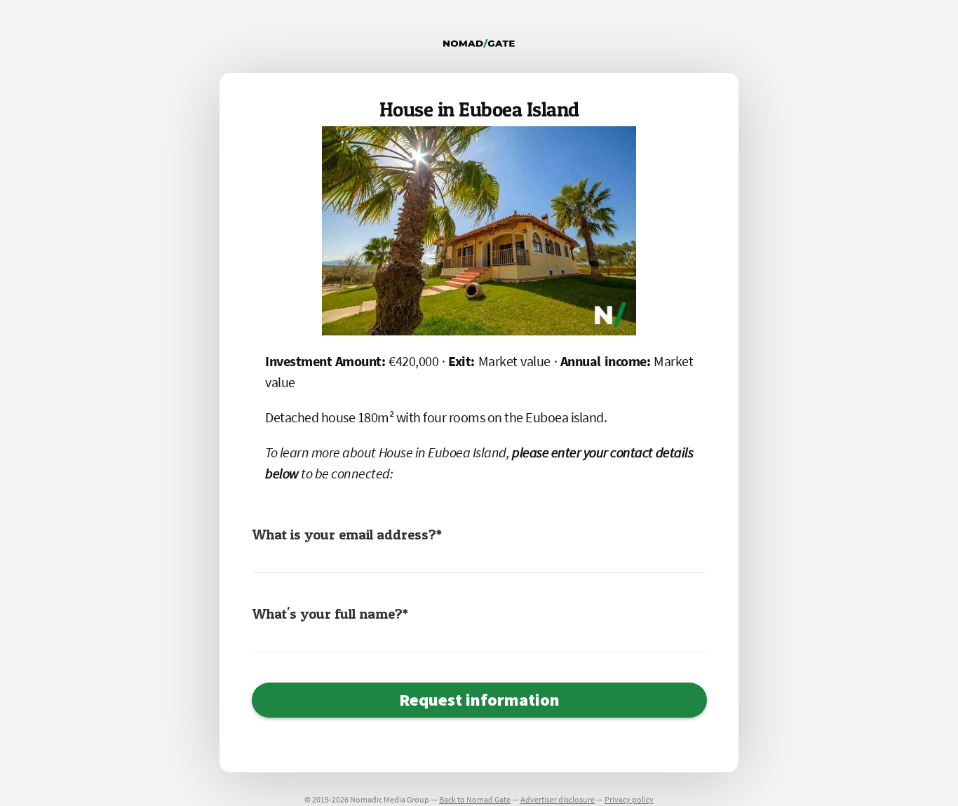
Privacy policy (629, 799)
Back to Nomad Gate (475, 799)
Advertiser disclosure (557, 799)
